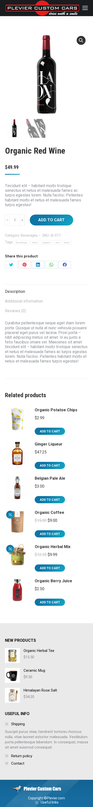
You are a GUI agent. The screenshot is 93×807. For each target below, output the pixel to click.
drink (35, 242)
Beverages (29, 235)
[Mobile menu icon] (85, 8)
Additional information (24, 301)
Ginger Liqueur (48, 444)
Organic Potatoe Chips (56, 410)
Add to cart (51, 220)
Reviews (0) (15, 310)
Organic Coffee (49, 512)
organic (46, 242)
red (58, 242)
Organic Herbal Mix (52, 546)
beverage (21, 242)
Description (15, 291)
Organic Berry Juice (53, 581)
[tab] (46, 289)
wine (66, 242)
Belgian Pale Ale (50, 478)
